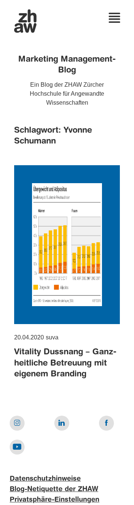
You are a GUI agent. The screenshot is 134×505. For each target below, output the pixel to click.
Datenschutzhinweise (45, 478)
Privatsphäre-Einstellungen (54, 499)
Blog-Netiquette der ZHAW (54, 489)
